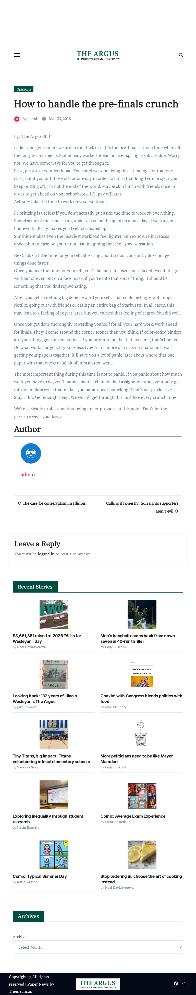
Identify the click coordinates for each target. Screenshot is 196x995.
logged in (46, 554)
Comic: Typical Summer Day (40, 876)
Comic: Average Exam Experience (133, 816)
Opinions (24, 89)
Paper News (38, 984)
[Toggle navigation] (17, 55)
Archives (20, 936)
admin (34, 118)
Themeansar (20, 991)
